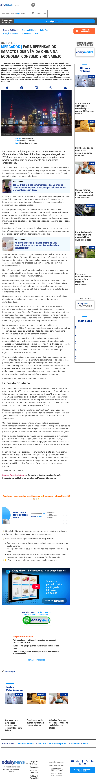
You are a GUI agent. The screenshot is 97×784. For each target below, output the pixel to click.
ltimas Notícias (85, 70)
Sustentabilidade (29, 30)
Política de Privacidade (34, 777)
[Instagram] (80, 763)
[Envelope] (72, 761)
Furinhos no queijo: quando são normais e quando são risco (36, 722)
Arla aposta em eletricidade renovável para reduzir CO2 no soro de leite (13, 725)
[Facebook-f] (82, 761)
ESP (3, 14)
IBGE (37, 33)
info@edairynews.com (56, 762)
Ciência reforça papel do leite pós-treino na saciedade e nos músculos (58, 724)
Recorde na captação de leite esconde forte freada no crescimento (83, 279)
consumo (26, 33)
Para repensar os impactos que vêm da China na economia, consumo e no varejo (31, 51)
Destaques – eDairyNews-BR (56, 496)
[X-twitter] (87, 761)
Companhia (34, 767)
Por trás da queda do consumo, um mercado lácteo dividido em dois (83, 236)
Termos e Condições (34, 771)
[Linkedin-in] (92, 761)
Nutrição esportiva (10, 33)
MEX (9, 14)
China (3, 43)
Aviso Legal (10, 671)
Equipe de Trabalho (34, 763)
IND (23, 14)
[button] (33, 5)
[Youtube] (85, 763)
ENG (14, 14)
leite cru (44, 30)
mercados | (11, 46)
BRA (18, 14)
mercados (40, 660)
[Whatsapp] (77, 761)
